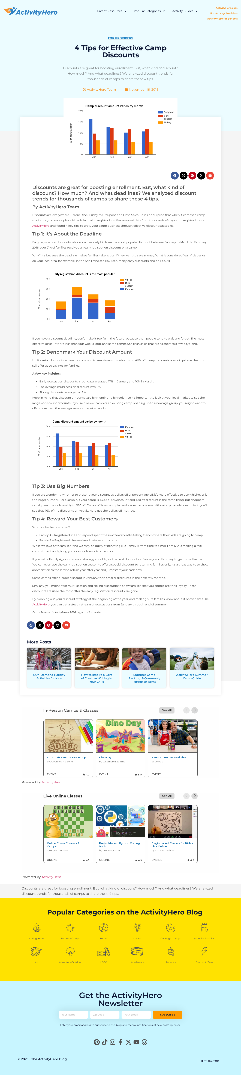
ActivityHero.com (227, 8)
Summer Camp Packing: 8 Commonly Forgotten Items (144, 678)
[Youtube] (136, 1042)
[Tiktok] (105, 1042)
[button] (175, 176)
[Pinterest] (97, 1042)
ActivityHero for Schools (222, 18)
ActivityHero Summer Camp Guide (192, 676)
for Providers (120, 38)
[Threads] (144, 1042)
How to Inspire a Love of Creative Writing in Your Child (96, 678)
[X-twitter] (128, 1042)
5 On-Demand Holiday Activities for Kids (49, 676)
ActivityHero (41, 225)
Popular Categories (147, 11)
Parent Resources (109, 11)
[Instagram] (113, 1042)
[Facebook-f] (121, 1042)
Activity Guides (182, 11)
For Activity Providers (224, 13)
